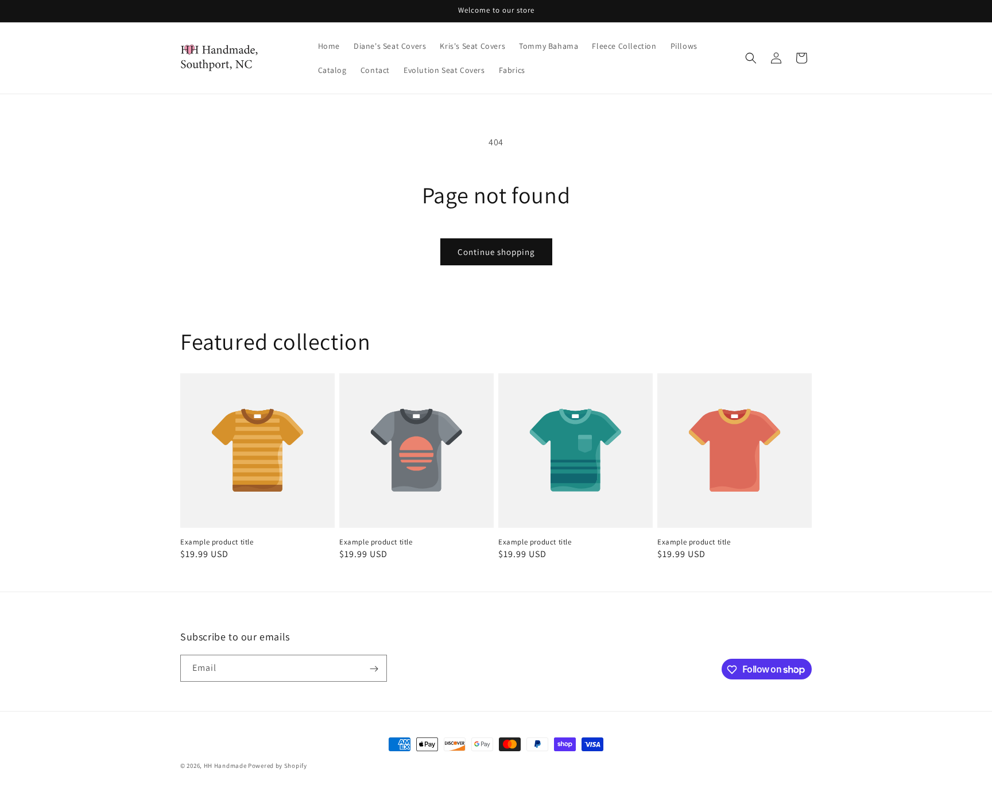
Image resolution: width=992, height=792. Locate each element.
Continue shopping (496, 251)
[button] (751, 58)
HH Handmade (225, 766)
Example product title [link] (217, 542)
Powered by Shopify (277, 766)
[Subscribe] (373, 668)
